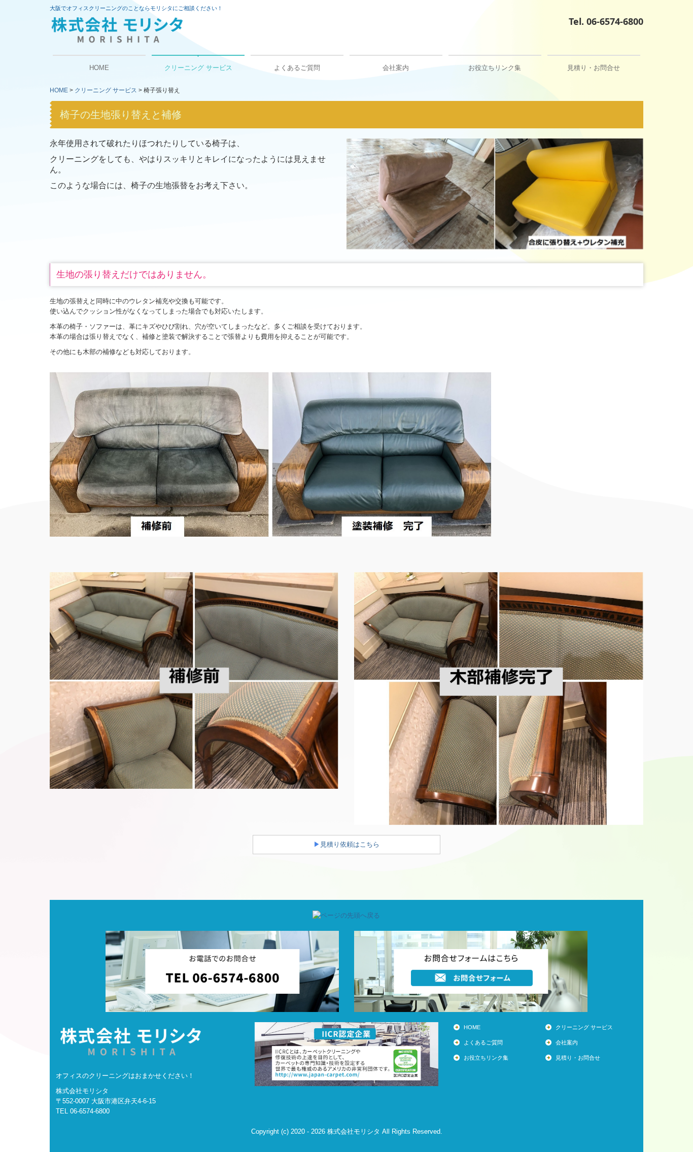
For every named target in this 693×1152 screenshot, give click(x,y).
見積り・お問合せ (593, 68)
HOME (99, 68)
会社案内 (396, 68)
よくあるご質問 (297, 68)
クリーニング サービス (198, 68)
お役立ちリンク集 (494, 68)
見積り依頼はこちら (349, 844)
